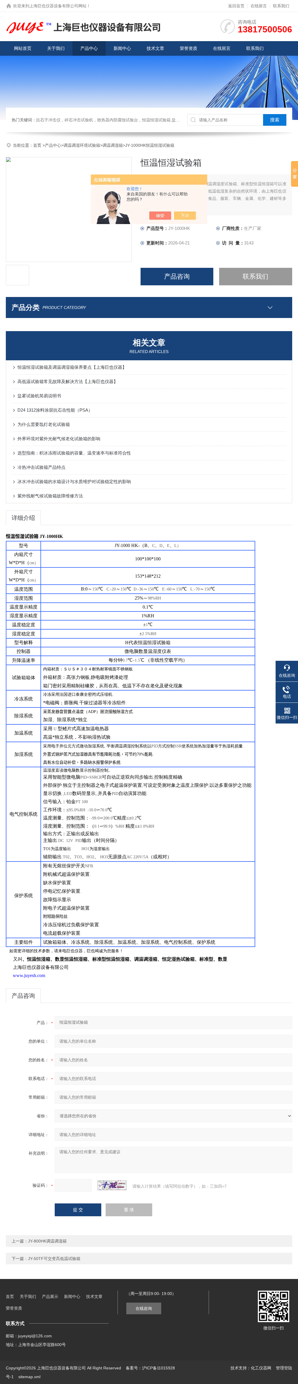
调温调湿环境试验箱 (81, 145)
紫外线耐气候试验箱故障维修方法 (50, 495)
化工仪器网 (261, 1368)
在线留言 (259, 6)
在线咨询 (144, 1308)
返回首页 (236, 6)
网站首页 (22, 48)
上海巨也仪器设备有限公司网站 (57, 6)
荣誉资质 (188, 48)
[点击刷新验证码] (112, 1185)
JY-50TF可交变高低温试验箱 (54, 1258)
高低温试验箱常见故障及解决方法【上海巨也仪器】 (67, 381)
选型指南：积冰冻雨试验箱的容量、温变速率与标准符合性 (74, 452)
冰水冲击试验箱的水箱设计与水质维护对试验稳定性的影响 (74, 481)
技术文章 (155, 48)
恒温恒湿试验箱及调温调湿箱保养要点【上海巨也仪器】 (72, 367)
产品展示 (50, 1296)
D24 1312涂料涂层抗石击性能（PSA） (55, 410)
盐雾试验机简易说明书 (39, 395)
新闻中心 (122, 48)
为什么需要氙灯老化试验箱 (43, 424)
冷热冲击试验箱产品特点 (41, 467)
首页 (37, 145)
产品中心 (89, 48)
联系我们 (281, 6)
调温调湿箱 (112, 145)
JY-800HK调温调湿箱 (47, 1241)
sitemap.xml (29, 1376)
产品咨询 (177, 276)
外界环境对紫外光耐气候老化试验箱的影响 (58, 438)
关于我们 (56, 48)
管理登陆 (284, 1368)
